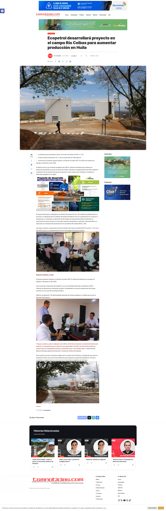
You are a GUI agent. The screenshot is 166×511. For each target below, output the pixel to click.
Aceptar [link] (161, 508)
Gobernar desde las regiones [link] (96, 459)
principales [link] (46, 410)
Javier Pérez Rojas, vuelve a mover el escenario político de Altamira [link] (42, 461)
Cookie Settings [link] (152, 508)
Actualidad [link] (51, 33)
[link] (2, 11)
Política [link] (35, 456)
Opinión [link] (62, 456)
